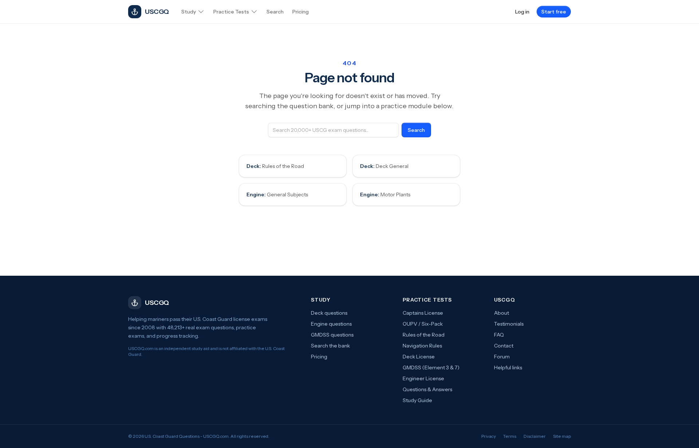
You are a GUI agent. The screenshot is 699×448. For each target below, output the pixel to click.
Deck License (419, 356)
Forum (502, 356)
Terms (509, 436)
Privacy (488, 436)
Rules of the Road (275, 166)
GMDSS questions (332, 334)
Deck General (384, 166)
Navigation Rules (422, 345)
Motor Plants (385, 194)
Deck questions (329, 313)
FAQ (499, 334)
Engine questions (331, 324)
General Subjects (277, 194)
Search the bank (330, 345)
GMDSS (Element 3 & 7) (431, 367)
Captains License (423, 313)
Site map (562, 436)
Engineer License (423, 378)
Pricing (319, 356)
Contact (503, 345)
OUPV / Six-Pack (423, 324)
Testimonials (509, 324)
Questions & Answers (427, 389)
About (501, 313)
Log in (522, 11)
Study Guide (417, 400)
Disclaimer (535, 436)
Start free (553, 11)
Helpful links (508, 367)
